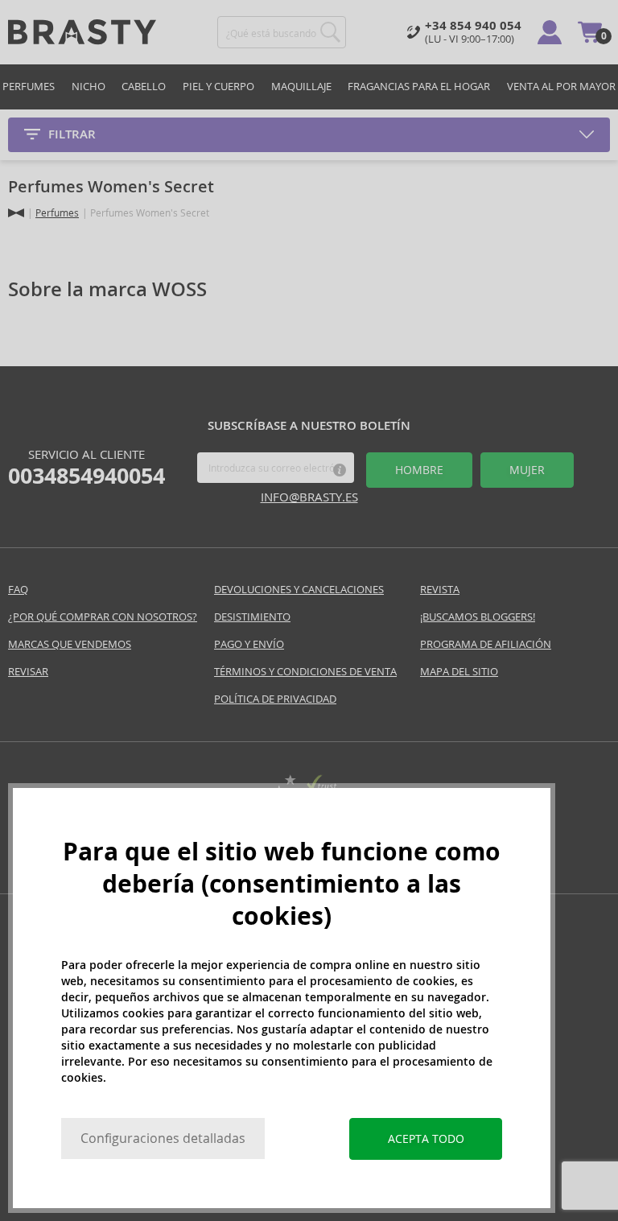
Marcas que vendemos (69, 644)
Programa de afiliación (485, 644)
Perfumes (28, 86)
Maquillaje (301, 86)
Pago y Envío (249, 644)
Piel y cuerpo (218, 86)
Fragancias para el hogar (419, 86)
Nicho (88, 86)
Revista (439, 589)
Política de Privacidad (275, 699)
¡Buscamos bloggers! (477, 617)
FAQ (18, 589)
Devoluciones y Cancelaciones (299, 589)
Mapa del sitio (459, 672)
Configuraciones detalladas (162, 1138)
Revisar (28, 672)
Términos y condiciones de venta (305, 672)
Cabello (144, 86)
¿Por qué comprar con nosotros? (102, 617)
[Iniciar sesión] (550, 32)
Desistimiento (252, 617)
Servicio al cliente (86, 468)
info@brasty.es (309, 497)
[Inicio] (16, 212)
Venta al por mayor (561, 86)
